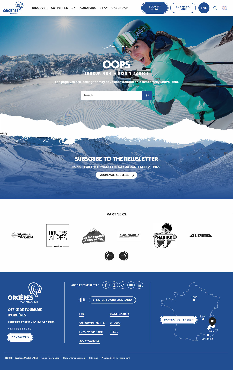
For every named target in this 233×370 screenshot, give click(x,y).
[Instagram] (114, 286)
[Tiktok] (122, 286)
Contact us (20, 337)
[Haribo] (165, 235)
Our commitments (92, 322)
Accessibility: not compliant (116, 358)
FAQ (81, 314)
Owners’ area (119, 314)
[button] (215, 8)
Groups (115, 322)
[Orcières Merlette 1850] (13, 8)
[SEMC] (129, 236)
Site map (93, 358)
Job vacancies (89, 340)
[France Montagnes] (94, 235)
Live (204, 8)
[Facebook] (106, 286)
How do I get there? (178, 319)
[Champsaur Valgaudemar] (22, 235)
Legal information (50, 358)
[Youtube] (131, 286)
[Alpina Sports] (201, 235)
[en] (225, 7)
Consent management (74, 358)
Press (114, 331)
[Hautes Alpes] (58, 235)
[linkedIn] (139, 286)
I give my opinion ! (91, 331)
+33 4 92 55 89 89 (19, 328)
